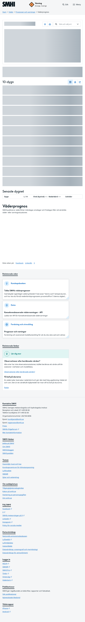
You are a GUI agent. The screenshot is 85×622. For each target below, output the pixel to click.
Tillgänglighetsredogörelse (13, 488)
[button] (65, 4)
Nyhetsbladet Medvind (11, 597)
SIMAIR (5, 474)
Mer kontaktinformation (12, 432)
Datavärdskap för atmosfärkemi (15, 553)
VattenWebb (7, 546)
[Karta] (75, 82)
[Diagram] (80, 82)
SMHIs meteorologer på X (23, 515)
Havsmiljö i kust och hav (11, 464)
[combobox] (67, 24)
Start (4, 12)
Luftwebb (17, 539)
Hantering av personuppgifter (14, 495)
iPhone (16, 608)
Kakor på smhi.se (9, 491)
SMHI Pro (17, 570)
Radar (6, 387)
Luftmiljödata (7, 543)
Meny (78, 4)
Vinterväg (17, 577)
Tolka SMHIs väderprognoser (17, 290)
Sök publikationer (9, 594)
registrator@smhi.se (16, 422)
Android (16, 611)
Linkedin (16, 519)
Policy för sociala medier (12, 525)
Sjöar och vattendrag (10, 477)
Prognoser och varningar (25, 12)
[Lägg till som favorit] (44, 24)
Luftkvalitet (6, 471)
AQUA (15, 563)
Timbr (15, 573)
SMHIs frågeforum (20, 429)
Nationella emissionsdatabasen (14, 536)
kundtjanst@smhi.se (16, 419)
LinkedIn (28, 263)
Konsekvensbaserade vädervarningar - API (23, 312)
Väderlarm (17, 580)
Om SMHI (6, 446)
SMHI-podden (7, 453)
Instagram (17, 522)
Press (4, 426)
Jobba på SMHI (8, 443)
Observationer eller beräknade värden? (19, 372)
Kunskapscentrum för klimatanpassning (18, 467)
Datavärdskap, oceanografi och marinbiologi (20, 549)
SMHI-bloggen (8, 450)
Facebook (20, 263)
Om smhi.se (7, 498)
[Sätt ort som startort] (49, 24)
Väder (11, 12)
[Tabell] (70, 82)
